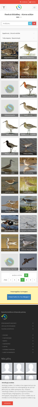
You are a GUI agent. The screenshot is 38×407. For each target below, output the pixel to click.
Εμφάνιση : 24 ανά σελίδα (11, 33)
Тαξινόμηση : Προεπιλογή (11, 38)
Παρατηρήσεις (7, 338)
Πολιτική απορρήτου (7, 329)
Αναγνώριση (6, 344)
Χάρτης (5, 346)
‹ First (5, 280)
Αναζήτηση (24, 2)
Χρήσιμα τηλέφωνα (9, 349)
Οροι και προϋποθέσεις (8, 326)
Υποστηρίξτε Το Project (19, 297)
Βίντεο (5, 341)
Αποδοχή (7, 403)
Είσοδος (33, 2)
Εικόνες (5, 335)
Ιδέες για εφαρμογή (9, 352)
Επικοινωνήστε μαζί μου (8, 323)
